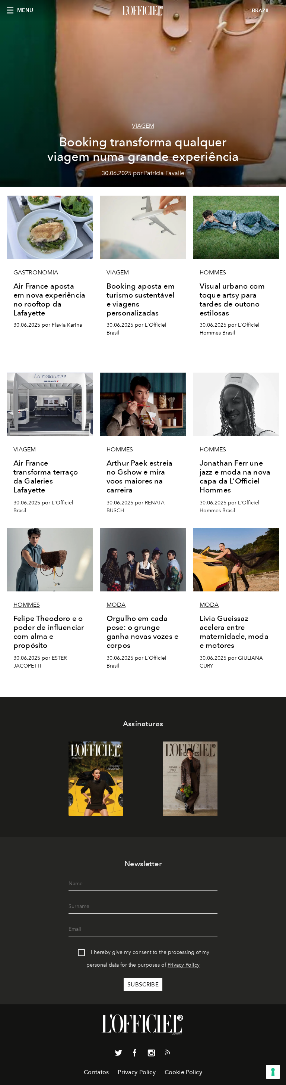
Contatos (96, 1072)
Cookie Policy (183, 1072)
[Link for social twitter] (118, 1054)
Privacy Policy (184, 965)
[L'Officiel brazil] (143, 10)
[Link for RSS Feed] (167, 1053)
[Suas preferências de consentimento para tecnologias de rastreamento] (273, 1072)
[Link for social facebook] (135, 1054)
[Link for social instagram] (151, 1054)
